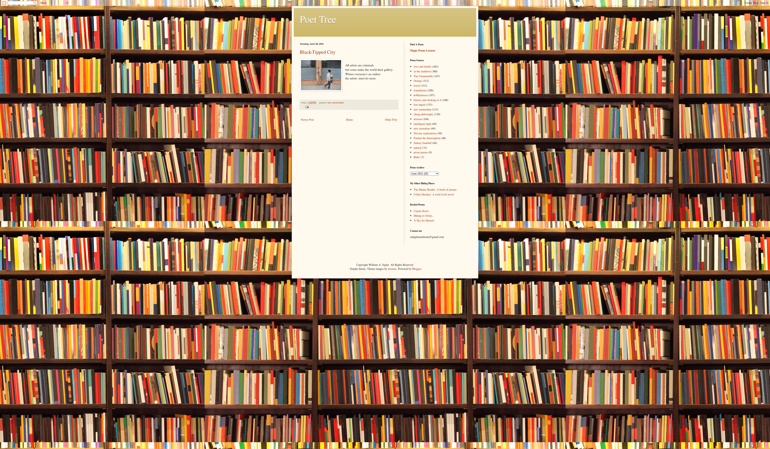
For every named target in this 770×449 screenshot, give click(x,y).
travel (417, 85)
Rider (417, 157)
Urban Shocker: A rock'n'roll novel (434, 194)
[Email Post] (306, 106)
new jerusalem (422, 128)
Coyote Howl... (422, 211)
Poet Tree (318, 18)
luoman (392, 269)
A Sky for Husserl (424, 220)
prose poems (421, 152)
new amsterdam (335, 102)
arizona (418, 119)
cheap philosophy (423, 114)
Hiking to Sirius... (424, 215)
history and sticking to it (427, 100)
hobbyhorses (421, 95)
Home (349, 119)
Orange (418, 81)
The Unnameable (423, 76)
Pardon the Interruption (427, 138)
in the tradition (422, 71)
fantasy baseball (423, 143)
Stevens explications (425, 133)
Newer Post (307, 119)
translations (420, 90)
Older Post (391, 119)
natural (417, 148)
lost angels (420, 104)
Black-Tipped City (317, 52)
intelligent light (422, 124)
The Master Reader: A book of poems (435, 189)
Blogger (416, 269)
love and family (423, 66)
